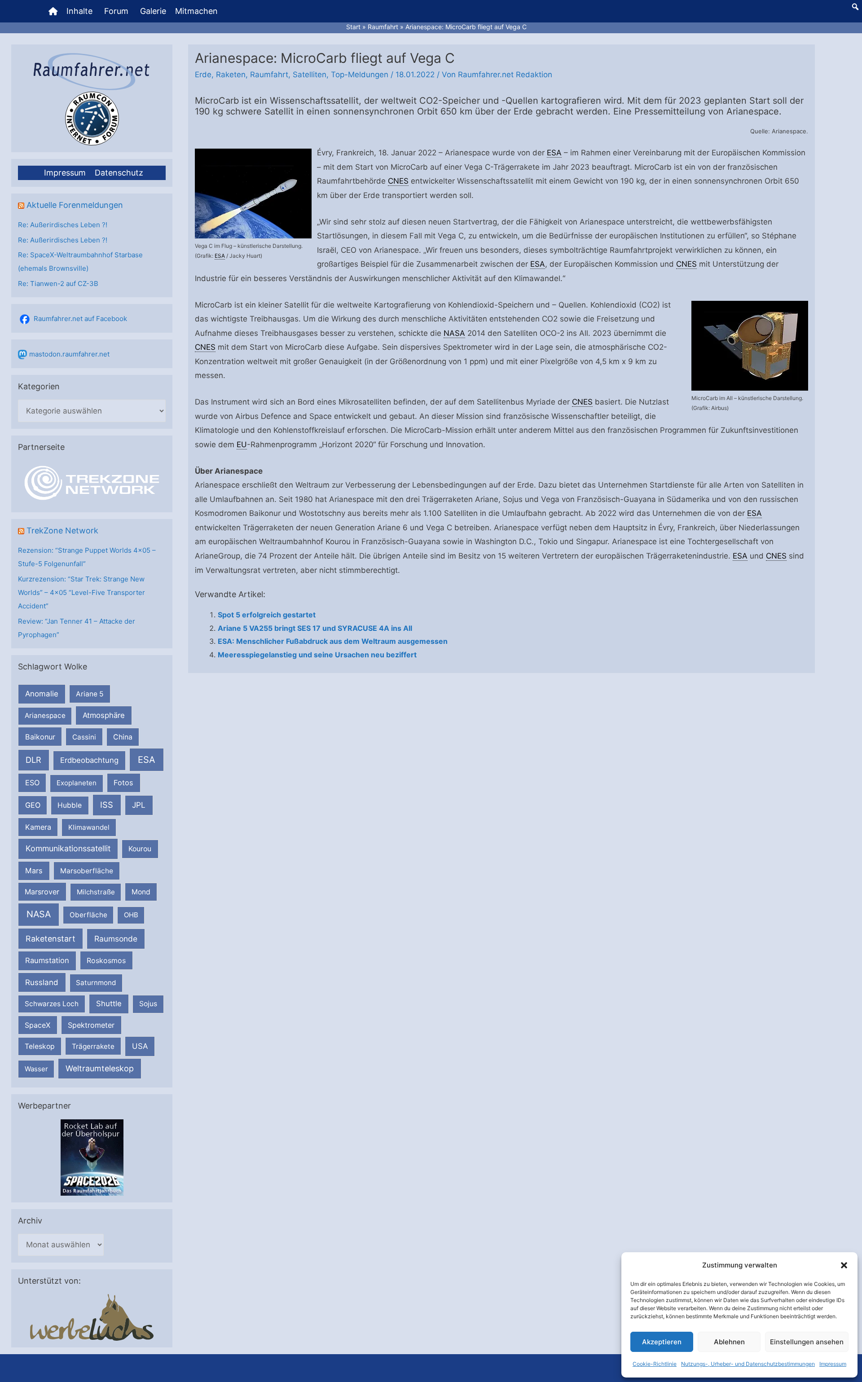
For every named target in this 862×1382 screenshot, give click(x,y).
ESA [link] (220, 255)
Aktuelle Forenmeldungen (74, 205)
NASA (38, 914)
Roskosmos (106, 960)
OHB (131, 915)
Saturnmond (96, 982)
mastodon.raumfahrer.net (69, 354)
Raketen (231, 74)
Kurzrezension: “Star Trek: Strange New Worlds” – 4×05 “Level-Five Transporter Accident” (81, 592)
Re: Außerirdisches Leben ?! (62, 224)
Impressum (832, 1363)
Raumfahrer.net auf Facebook (80, 318)
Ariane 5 (90, 694)
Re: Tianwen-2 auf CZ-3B (58, 283)
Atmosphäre (104, 715)
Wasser (36, 1069)
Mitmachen (196, 11)
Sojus (148, 1003)
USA (140, 1046)
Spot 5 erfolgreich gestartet (267, 614)
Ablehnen (729, 1342)
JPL (138, 805)
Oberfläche (88, 915)
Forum (116, 11)
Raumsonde (115, 938)
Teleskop (40, 1046)
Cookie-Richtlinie (655, 1363)
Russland (41, 982)
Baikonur (40, 736)
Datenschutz (119, 172)
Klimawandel (89, 827)
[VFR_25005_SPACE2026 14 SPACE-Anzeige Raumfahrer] (92, 1157)
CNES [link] (398, 180)
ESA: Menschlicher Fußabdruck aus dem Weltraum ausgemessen (333, 641)
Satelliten (309, 74)
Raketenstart (50, 938)
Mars (34, 870)
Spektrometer (91, 1025)
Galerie (153, 11)
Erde (203, 74)
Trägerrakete (93, 1046)
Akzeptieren (662, 1342)
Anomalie (41, 693)
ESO (32, 782)
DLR (33, 760)
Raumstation (47, 960)
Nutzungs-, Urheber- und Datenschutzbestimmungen (748, 1363)
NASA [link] (454, 333)
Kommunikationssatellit (68, 848)
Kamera (38, 827)
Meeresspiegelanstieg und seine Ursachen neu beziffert (317, 654)
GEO (32, 805)
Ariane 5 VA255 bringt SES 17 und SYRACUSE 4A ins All (315, 628)
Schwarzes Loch (52, 1003)
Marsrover (42, 891)
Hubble (69, 805)
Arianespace (45, 715)
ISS (106, 805)
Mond (141, 892)
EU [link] (242, 444)
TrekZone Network (62, 530)
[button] (844, 1265)
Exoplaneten (77, 783)
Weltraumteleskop (100, 1068)
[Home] (53, 11)
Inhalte (79, 11)
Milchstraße (96, 892)
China (122, 737)
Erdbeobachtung (89, 760)
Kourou (139, 849)
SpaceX (37, 1025)
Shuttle (109, 1003)
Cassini (84, 737)
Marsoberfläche (86, 871)
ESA (146, 759)
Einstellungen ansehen (807, 1342)
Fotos (123, 782)
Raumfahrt (269, 74)
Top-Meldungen (359, 74)
